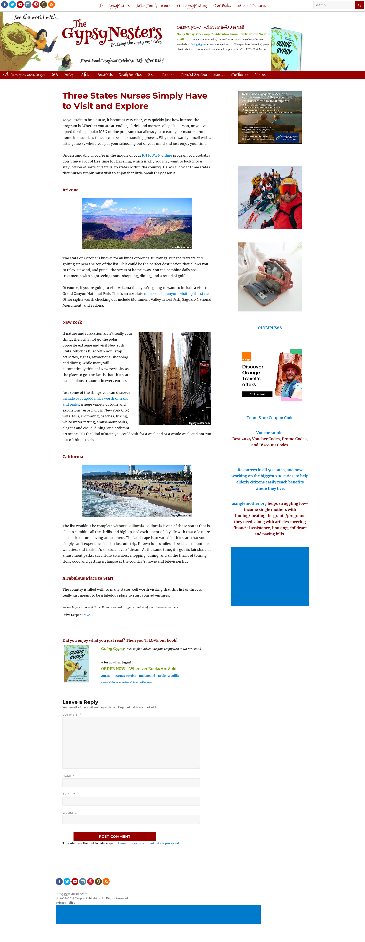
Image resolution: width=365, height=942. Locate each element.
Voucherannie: (270, 432)
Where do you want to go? (24, 75)
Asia (152, 75)
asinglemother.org (249, 503)
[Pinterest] (35, 4)
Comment (72, 714)
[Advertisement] (271, 576)
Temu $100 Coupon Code (270, 417)
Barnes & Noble (125, 676)
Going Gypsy (198, 44)
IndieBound (147, 676)
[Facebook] (4, 4)
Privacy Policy (65, 903)
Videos (260, 75)
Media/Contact (251, 6)
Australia (105, 75)
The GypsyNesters (114, 6)
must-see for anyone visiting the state (176, 293)
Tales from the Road (153, 6)
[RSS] (51, 4)
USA (55, 75)
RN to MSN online (157, 155)
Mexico (219, 75)
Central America (194, 75)
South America (130, 75)
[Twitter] (12, 4)
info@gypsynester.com (71, 894)
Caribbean (240, 75)
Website (70, 812)
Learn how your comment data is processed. (149, 843)
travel (86, 615)
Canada (168, 75)
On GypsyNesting (192, 6)
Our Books (222, 6)
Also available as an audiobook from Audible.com (126, 682)
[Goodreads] (43, 4)
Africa (86, 75)
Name (69, 776)
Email (69, 794)
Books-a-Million (169, 676)
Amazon (106, 676)
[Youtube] (20, 4)
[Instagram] (28, 4)
